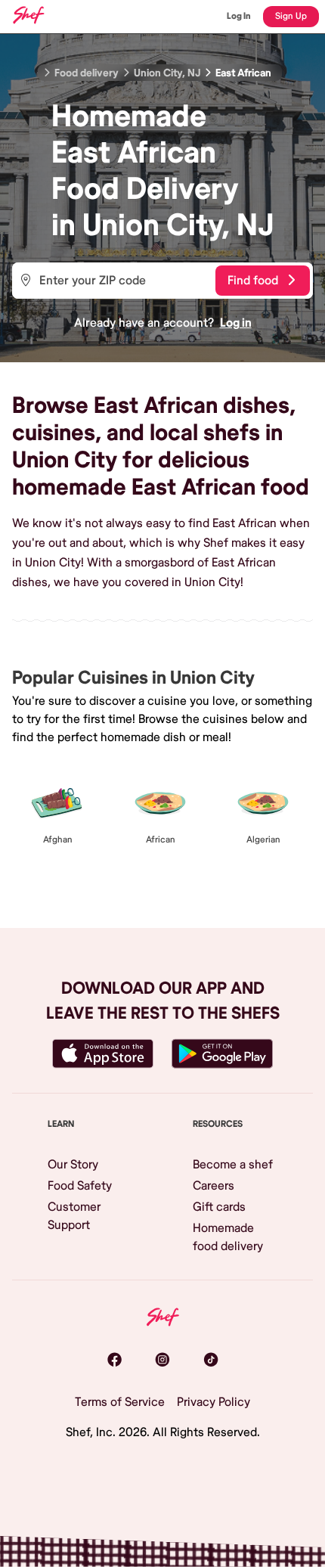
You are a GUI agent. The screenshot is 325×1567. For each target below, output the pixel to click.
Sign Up (291, 16)
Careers (213, 1185)
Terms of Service (120, 1402)
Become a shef (233, 1164)
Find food (253, 280)
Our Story (73, 1164)
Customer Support (74, 1216)
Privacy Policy (213, 1402)
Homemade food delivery (228, 1237)
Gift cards (219, 1207)
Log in (236, 322)
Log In (239, 16)
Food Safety (80, 1185)
